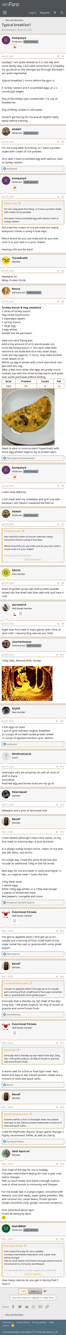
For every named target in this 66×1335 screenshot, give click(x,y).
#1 (63, 56)
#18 (62, 1107)
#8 (63, 583)
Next (34, 1291)
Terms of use (23, 1322)
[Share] (58, 56)
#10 (62, 654)
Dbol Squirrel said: (13, 1245)
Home (5, 1325)
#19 (62, 1163)
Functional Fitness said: (16, 983)
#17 (62, 1043)
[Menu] (5, 12)
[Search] (61, 12)
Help (51, 1322)
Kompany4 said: (12, 531)
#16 (62, 976)
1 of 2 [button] (23, 1291)
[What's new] (54, 12)
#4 (63, 270)
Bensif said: (10, 1049)
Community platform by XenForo (30, 1332)
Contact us (8, 1322)
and (20, 458)
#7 (63, 524)
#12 (62, 766)
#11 (62, 721)
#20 (62, 1239)
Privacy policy (39, 1322)
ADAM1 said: (10, 203)
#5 (63, 301)
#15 (62, 930)
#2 (63, 141)
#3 (63, 196)
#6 (63, 486)
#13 (62, 804)
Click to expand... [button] (33, 559)
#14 (62, 831)
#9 (63, 623)
